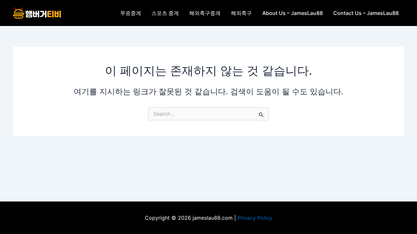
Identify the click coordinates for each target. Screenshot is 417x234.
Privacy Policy (254, 217)
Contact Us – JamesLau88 (366, 13)
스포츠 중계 (165, 13)
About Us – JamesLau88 (292, 13)
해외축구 (241, 13)
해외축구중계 (205, 13)
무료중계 (130, 13)
